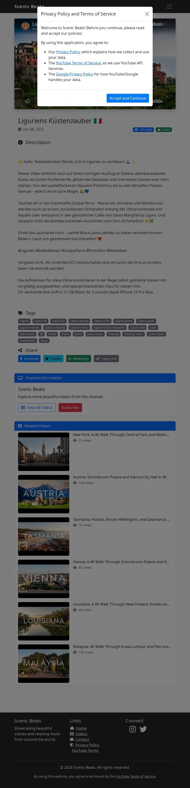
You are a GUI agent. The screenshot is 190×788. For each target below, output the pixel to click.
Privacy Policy (68, 51)
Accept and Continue (128, 98)
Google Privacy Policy (74, 74)
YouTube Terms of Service (78, 63)
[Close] (147, 14)
